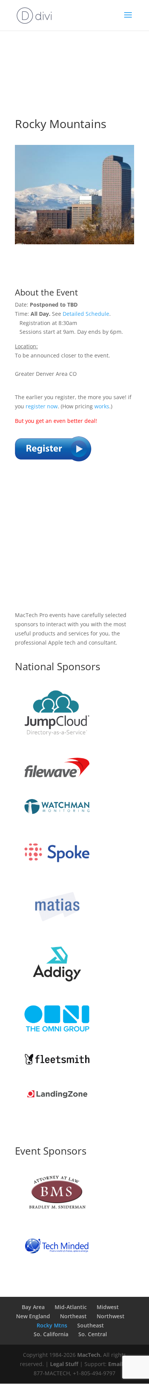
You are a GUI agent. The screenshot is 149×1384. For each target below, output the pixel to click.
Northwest (111, 1316)
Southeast (90, 1325)
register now (42, 406)
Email (115, 1364)
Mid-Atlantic (71, 1307)
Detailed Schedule (86, 313)
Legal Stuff (64, 1364)
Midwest (108, 1307)
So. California (51, 1334)
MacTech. (89, 1354)
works (101, 406)
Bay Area (33, 1307)
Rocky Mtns (52, 1325)
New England (33, 1316)
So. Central (92, 1334)
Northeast (73, 1316)
